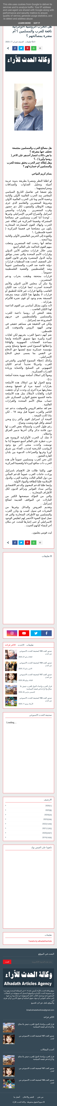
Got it (37, 23)
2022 (47, 824)
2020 (47, 833)
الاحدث (21, 645)
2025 (48, 810)
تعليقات (29, 645)
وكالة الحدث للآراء (19, 1102)
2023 (47, 819)
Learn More (24, 23)
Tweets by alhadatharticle (40, 941)
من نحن (40, 1097)
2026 (48, 806)
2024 (48, 815)
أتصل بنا (17, 1097)
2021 (47, 828)
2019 (47, 837)
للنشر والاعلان (28, 1097)
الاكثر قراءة (10, 645)
